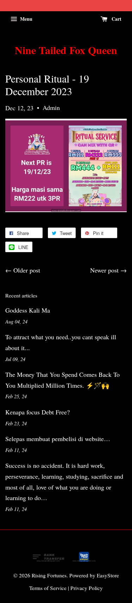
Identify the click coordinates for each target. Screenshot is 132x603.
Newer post (104, 270)
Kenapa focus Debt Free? (37, 412)
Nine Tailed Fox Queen (66, 50)
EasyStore (108, 575)
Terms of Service (48, 587)
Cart (115, 18)
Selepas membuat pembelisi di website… (57, 438)
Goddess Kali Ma (27, 310)
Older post (26, 270)
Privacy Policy (86, 587)
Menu (25, 18)
